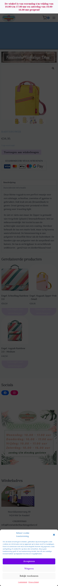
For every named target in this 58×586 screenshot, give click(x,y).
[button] (54, 534)
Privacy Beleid (33, 582)
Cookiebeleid (22, 582)
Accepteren (29, 561)
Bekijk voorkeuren (29, 576)
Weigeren (29, 568)
